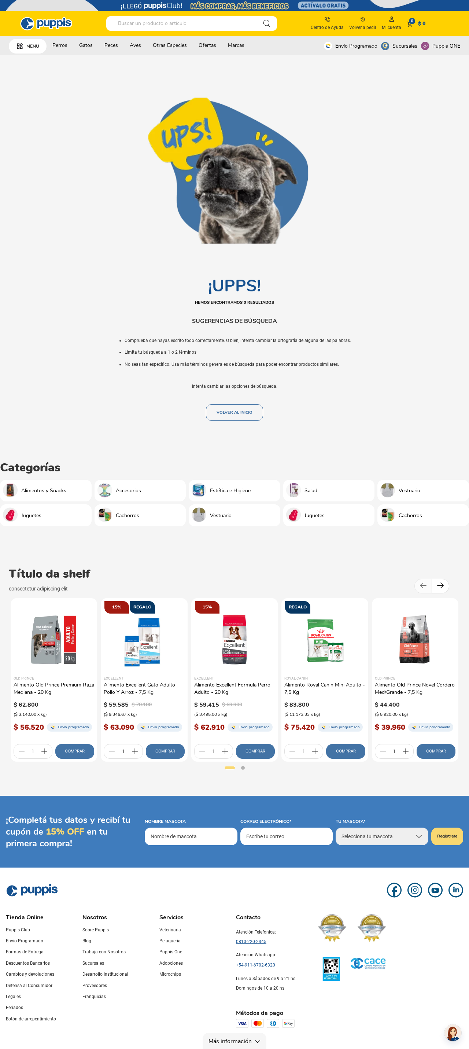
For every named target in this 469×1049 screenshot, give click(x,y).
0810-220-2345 (251, 941)
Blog (86, 940)
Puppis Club (18, 929)
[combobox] (191, 23)
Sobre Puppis (95, 929)
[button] (229, 768)
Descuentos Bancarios (28, 963)
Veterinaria (170, 929)
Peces (111, 45)
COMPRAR (75, 751)
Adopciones (171, 963)
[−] (21, 751)
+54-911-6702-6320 (255, 965)
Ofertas (207, 45)
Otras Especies (170, 45)
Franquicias (94, 996)
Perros (59, 45)
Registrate (447, 836)
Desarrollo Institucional (105, 974)
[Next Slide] (440, 586)
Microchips (170, 974)
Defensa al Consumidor (29, 985)
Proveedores (94, 985)
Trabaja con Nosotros (104, 951)
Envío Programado (356, 46)
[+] (44, 751)
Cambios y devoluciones (30, 974)
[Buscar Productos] (266, 23)
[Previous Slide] (423, 586)
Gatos (86, 45)
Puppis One (170, 951)
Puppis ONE (446, 46)
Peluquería (170, 940)
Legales (13, 996)
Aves (135, 45)
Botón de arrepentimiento (31, 1019)
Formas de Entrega (25, 951)
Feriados (14, 1007)
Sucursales (404, 46)
